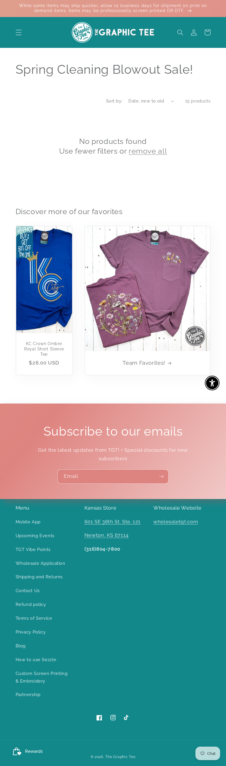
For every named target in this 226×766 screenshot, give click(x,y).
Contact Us (28, 590)
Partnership (28, 694)
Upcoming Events (35, 535)
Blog (21, 645)
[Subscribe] (161, 476)
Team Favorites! (143, 363)
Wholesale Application (40, 563)
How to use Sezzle (36, 659)
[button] (18, 32)
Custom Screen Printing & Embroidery (42, 677)
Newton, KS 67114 (106, 535)
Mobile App (28, 521)
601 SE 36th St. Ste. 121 (112, 522)
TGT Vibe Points (33, 549)
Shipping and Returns (39, 576)
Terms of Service (34, 618)
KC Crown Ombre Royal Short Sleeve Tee (44, 349)
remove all (148, 151)
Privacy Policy (31, 631)
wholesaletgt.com (175, 522)
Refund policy (31, 604)
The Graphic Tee (120, 757)
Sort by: (114, 100)
